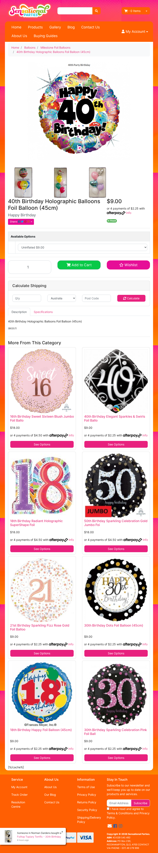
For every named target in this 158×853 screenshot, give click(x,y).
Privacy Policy (86, 794)
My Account (19, 787)
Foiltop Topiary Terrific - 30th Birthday (39, 836)
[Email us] (110, 826)
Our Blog (50, 794)
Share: (14, 221)
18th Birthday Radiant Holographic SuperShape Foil (36, 523)
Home (16, 27)
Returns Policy (86, 802)
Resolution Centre (18, 804)
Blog (71, 27)
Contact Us (90, 27)
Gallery (55, 27)
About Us (19, 36)
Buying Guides (46, 36)
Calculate (132, 298)
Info (128, 212)
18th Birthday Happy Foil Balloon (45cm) (41, 730)
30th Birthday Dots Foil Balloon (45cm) (113, 625)
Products (35, 27)
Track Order (19, 794)
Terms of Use (86, 787)
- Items (134, 11)
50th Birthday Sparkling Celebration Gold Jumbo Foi (116, 523)
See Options (42, 444)
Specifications (43, 312)
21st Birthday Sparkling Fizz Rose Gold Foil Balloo (39, 627)
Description (19, 312)
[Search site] (96, 10)
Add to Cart (81, 265)
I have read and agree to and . (128, 813)
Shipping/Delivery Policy (89, 820)
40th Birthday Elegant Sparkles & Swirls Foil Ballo (114, 418)
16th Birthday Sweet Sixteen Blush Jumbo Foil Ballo (42, 418)
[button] (135, 31)
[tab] (19, 312)
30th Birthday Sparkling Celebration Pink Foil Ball (115, 732)
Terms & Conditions (120, 813)
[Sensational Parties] (29, 10)
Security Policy (87, 810)
